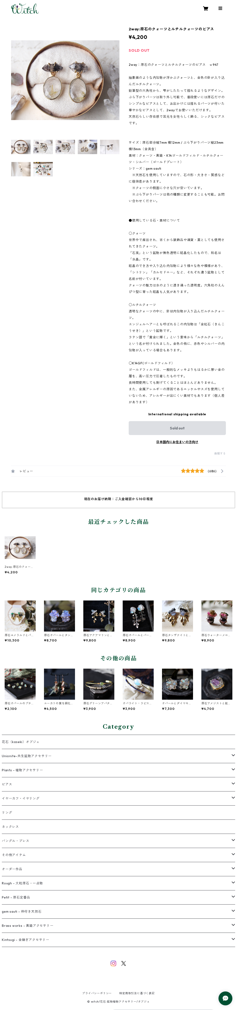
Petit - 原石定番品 (16, 897)
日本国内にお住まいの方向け (177, 442)
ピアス (7, 784)
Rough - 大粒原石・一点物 (22, 883)
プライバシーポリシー (97, 993)
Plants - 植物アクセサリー (22, 770)
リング (7, 812)
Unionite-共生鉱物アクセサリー (27, 756)
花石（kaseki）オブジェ (21, 742)
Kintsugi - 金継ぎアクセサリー (25, 940)
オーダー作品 (12, 869)
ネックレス (10, 827)
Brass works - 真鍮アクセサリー (27, 926)
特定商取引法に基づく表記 (137, 993)
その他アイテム (14, 855)
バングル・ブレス (15, 841)
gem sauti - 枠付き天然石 (21, 911)
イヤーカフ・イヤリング (21, 798)
